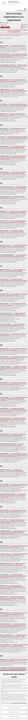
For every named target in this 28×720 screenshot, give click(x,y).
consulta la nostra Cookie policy (19, 703)
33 (7, 35)
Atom (26, 24)
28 (24, 34)
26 (19, 34)
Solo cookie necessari (14, 707)
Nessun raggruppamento (14, 31)
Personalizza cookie (14, 712)
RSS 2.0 (26, 27)
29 (26, 34)
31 (3, 35)
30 (0, 35)
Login (27, 9)
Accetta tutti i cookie (14, 716)
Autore (10, 30)
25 (17, 34)
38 (19, 35)
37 (16, 35)
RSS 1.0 (26, 26)
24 (14, 34)
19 (3, 34)
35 (12, 35)
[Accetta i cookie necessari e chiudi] (26, 673)
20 (5, 34)
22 (10, 34)
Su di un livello (5, 22)
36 (14, 35)
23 (12, 34)
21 (8, 34)
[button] (5, 27)
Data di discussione (18, 30)
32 (5, 35)
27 (21, 34)
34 (9, 35)
